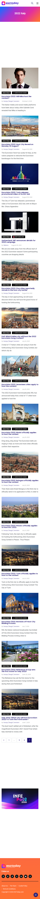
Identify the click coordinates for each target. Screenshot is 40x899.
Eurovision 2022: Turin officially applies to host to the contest (20, 575)
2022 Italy (6, 93)
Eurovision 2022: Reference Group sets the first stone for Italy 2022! (18, 670)
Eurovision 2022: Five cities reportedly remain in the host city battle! (18, 289)
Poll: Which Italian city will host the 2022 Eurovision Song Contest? (19, 337)
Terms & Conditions (9, 889)
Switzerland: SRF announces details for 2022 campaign (19, 241)
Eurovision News (20, 93)
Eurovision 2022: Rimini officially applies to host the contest (19, 433)
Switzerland (19, 237)
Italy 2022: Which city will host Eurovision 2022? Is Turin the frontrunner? (19, 719)
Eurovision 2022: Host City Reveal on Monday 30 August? (17, 145)
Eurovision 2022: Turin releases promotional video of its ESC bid (16, 193)
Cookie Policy (23, 886)
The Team (13, 886)
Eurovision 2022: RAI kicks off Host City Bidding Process (18, 622)
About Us (5, 886)
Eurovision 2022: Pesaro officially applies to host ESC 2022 (19, 526)
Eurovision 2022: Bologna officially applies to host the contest (20, 481)
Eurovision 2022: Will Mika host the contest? (16, 97)
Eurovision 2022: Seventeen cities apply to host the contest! (20, 385)
